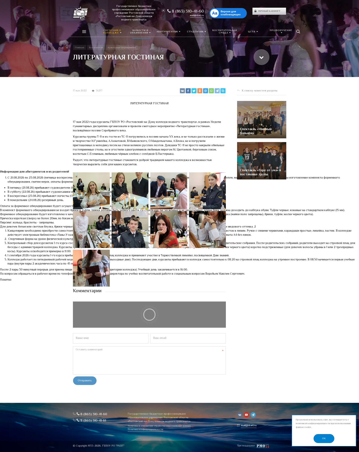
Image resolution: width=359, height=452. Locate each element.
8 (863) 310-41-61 (92, 420)
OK (324, 438)
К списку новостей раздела (259, 91)
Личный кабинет (269, 11)
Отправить (85, 381)
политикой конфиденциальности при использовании (323, 423)
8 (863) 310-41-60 (187, 11)
